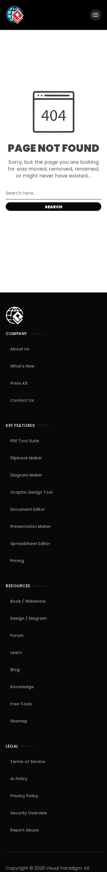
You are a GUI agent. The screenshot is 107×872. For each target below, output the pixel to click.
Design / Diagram (28, 618)
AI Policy (18, 779)
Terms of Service (27, 761)
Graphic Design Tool (31, 492)
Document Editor (27, 509)
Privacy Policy (24, 796)
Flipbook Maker (26, 458)
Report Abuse (24, 830)
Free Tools (21, 704)
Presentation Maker (30, 526)
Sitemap (18, 721)
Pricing (17, 561)
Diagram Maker (26, 475)
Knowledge (22, 687)
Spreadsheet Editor (30, 543)
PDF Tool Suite (24, 441)
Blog (15, 670)
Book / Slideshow (28, 601)
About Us (19, 349)
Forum (16, 635)
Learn (16, 652)
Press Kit (19, 383)
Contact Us (22, 400)
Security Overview (28, 813)
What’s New (22, 366)
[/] (95, 15)
